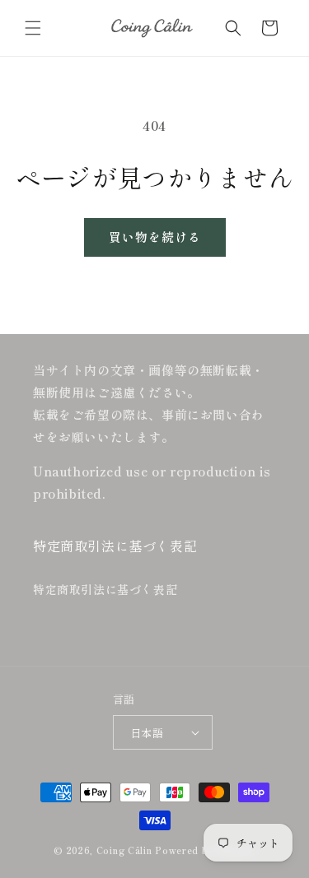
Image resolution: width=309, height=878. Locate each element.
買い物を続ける (155, 236)
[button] (33, 28)
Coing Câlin (124, 850)
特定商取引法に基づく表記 (105, 589)
